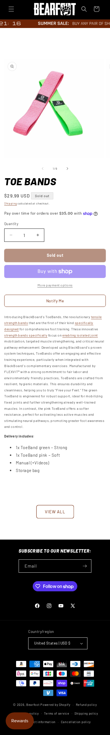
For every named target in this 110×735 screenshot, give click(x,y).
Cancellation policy (76, 722)
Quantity (11, 223)
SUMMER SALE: (51, 23)
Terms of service (56, 713)
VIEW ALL (55, 511)
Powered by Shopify (55, 704)
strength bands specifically (25, 335)
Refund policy (86, 704)
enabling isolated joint (80, 335)
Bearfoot (33, 704)
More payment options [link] (55, 285)
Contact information (40, 722)
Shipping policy (86, 713)
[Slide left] (42, 168)
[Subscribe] (85, 566)
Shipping (10, 203)
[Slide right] (67, 168)
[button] (11, 9)
